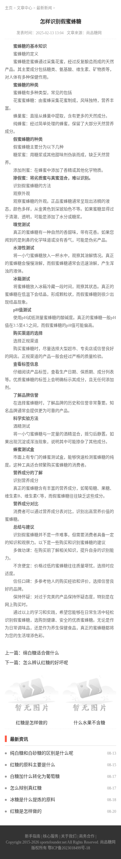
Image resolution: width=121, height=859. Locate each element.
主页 (9, 8)
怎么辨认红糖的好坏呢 (45, 662)
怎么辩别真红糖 (26, 788)
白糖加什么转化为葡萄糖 (35, 776)
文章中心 (24, 8)
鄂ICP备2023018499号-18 (69, 848)
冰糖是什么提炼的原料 (32, 799)
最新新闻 (44, 8)
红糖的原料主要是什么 (32, 764)
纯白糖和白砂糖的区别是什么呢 (41, 753)
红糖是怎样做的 (26, 811)
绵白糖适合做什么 (41, 653)
